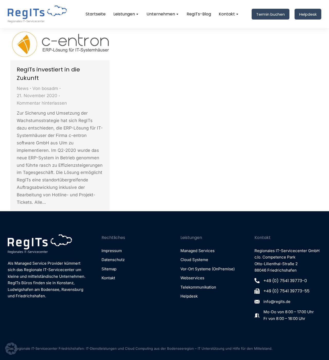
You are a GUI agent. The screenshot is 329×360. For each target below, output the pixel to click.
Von (45, 88)
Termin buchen (270, 14)
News (23, 88)
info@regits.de (276, 301)
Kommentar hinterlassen (42, 103)
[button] (11, 348)
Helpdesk (308, 14)
